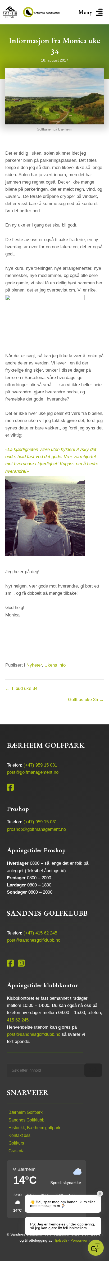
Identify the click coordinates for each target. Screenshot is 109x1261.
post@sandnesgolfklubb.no (33, 940)
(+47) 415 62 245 (40, 933)
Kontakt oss (19, 1135)
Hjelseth (60, 1240)
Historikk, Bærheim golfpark (34, 1127)
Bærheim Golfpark (25, 1112)
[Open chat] (96, 1248)
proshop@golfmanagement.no (36, 829)
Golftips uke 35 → (86, 699)
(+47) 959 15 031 (40, 765)
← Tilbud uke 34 (21, 688)
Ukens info (55, 665)
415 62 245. (18, 1020)
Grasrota (16, 1151)
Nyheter (34, 665)
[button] (91, 12)
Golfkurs (16, 1143)
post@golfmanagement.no (32, 772)
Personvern (80, 1240)
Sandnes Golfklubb (26, 1120)
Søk (93, 1070)
